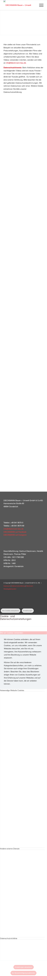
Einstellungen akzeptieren (23, 967)
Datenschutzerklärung (18, 586)
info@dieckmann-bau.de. (16, 62)
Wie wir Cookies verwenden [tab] (11, 632)
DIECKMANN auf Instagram (15, 534)
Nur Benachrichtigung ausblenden (23, 973)
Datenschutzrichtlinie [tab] (8, 938)
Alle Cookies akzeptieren (10, 610)
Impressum (7, 586)
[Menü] (40, 5)
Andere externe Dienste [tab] (9, 848)
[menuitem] (34, 5)
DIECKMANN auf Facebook (15, 531)
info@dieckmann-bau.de (13, 528)
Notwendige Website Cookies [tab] (12, 690)
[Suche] (34, 5)
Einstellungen (27, 610)
